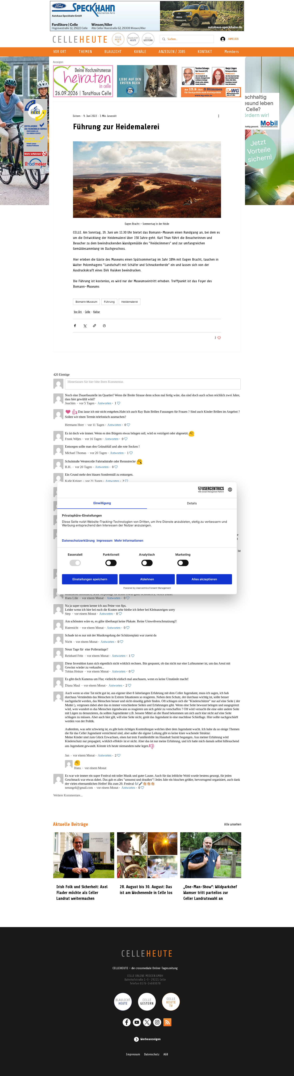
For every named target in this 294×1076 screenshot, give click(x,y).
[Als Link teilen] (94, 326)
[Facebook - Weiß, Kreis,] (127, 1022)
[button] (141, 52)
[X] (147, 1022)
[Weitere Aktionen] (218, 115)
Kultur (96, 311)
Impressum (133, 1054)
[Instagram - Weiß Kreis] (157, 1022)
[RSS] (167, 1022)
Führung (109, 301)
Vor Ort (78, 311)
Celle (87, 311)
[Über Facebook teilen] (75, 326)
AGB (165, 1054)
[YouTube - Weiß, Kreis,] (137, 1022)
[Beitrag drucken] (104, 326)
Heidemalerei (129, 301)
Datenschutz (151, 1054)
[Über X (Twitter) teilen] (85, 326)
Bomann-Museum (86, 301)
